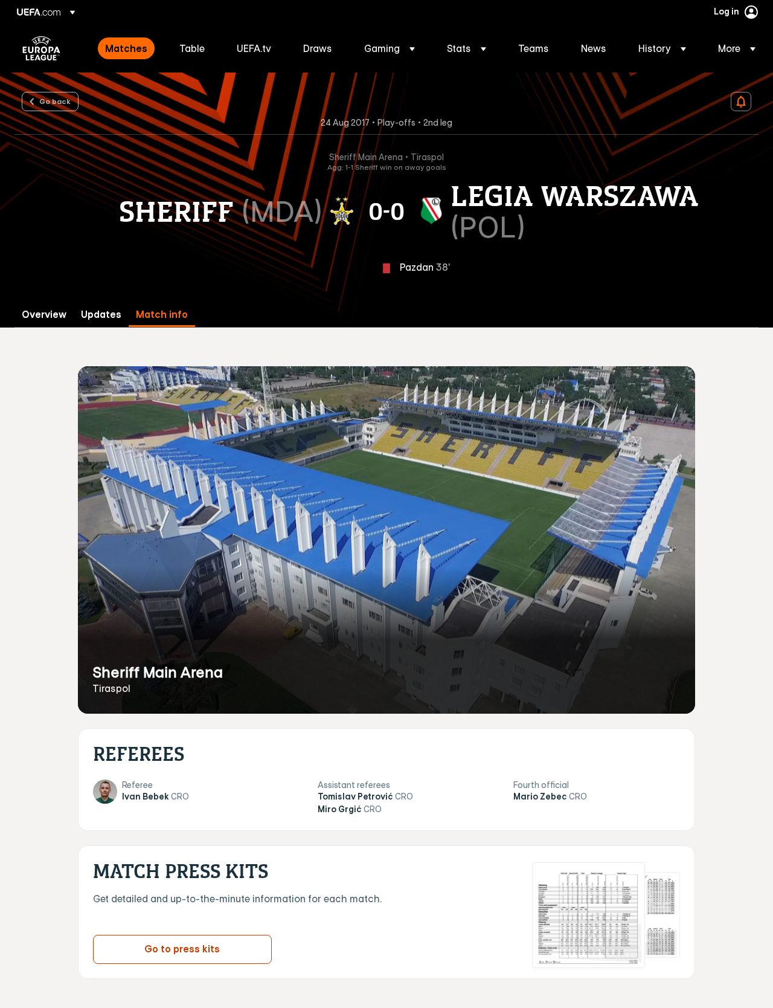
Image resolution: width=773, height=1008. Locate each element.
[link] (126, 48)
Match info (162, 314)
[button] (389, 48)
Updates (101, 314)
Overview (44, 314)
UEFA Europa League (41, 48)
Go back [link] (55, 101)
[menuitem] (127, 48)
